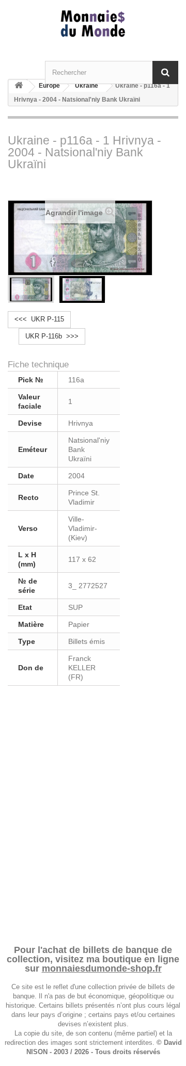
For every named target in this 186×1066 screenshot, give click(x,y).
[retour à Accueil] (18, 86)
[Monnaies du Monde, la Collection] (93, 24)
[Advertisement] (93, 813)
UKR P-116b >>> (52, 336)
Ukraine (86, 85)
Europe (49, 85)
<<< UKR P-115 (39, 319)
